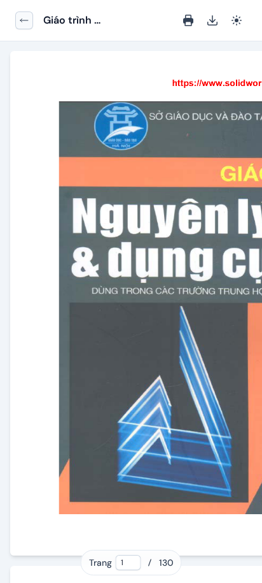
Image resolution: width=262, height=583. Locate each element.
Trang (100, 562)
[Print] (188, 20)
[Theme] (236, 20)
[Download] (212, 20)
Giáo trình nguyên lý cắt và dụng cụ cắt (84, 20)
